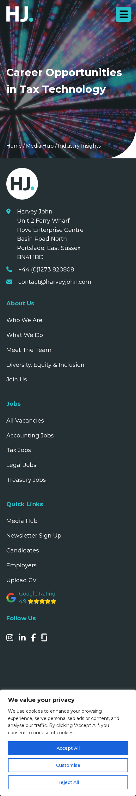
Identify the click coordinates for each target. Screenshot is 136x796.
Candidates (22, 550)
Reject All (68, 782)
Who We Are (24, 320)
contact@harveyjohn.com (54, 281)
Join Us (16, 379)
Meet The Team (29, 350)
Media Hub (40, 146)
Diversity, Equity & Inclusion (45, 364)
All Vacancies (25, 420)
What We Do (24, 335)
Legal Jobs (21, 465)
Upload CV (21, 580)
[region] (68, 743)
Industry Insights (79, 146)
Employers (21, 565)
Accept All (68, 748)
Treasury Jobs (26, 479)
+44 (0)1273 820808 (46, 269)
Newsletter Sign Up (33, 535)
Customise (68, 765)
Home (14, 146)
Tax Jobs (18, 450)
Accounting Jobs (30, 435)
